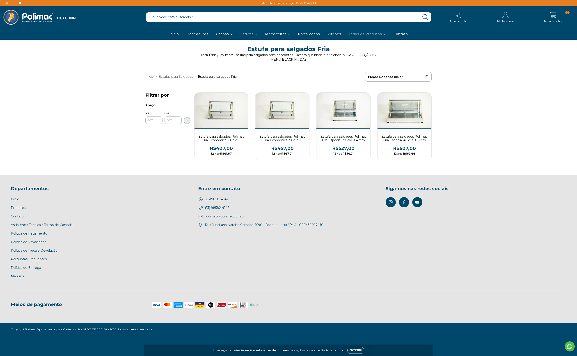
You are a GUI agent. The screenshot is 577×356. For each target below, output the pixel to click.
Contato (401, 34)
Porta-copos (309, 34)
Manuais (17, 276)
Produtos (18, 208)
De (147, 112)
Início (174, 34)
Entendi (355, 350)
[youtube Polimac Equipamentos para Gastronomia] (20, 3)
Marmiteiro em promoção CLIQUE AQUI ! (288, 3)
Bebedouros (197, 34)
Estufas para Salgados (176, 77)
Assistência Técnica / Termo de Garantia (42, 225)
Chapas (223, 34)
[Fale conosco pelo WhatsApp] (570, 346)
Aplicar (187, 120)
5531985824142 (216, 199)
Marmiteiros (276, 34)
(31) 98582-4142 (217, 208)
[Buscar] (425, 17)
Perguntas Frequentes (29, 259)
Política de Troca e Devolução (34, 251)
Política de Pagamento (29, 233)
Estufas (247, 34)
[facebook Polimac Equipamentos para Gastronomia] (13, 3)
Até (167, 112)
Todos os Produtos (366, 34)
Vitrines (334, 34)
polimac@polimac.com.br (225, 216)
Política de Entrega (26, 268)
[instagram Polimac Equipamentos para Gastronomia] (6, 3)
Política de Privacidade (28, 242)
